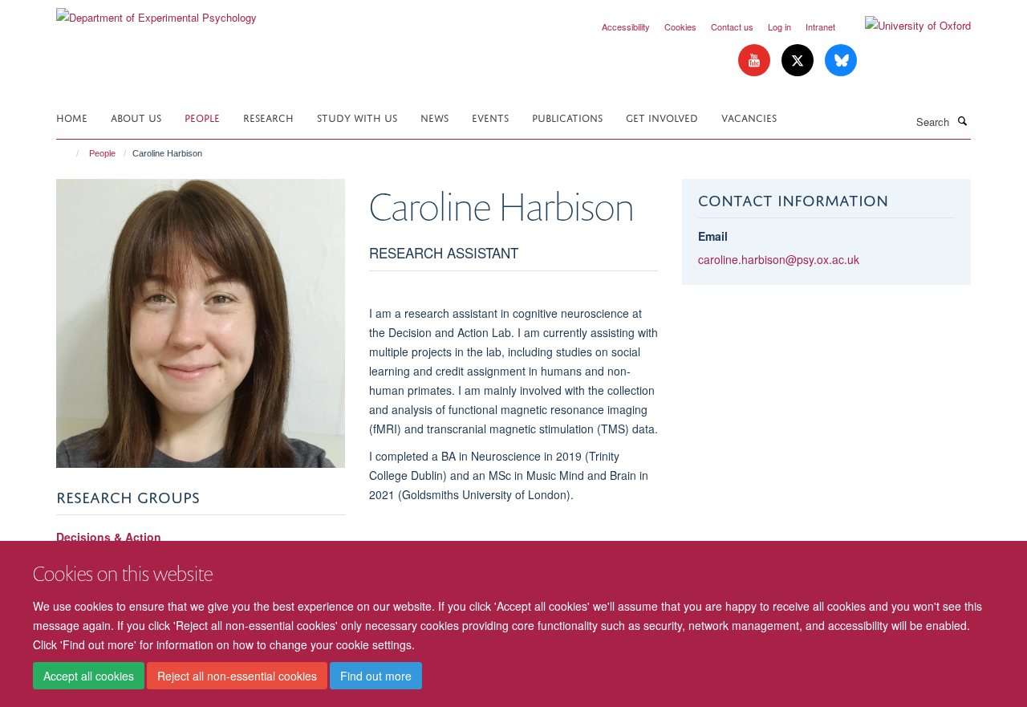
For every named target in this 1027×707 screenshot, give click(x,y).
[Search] (962, 120)
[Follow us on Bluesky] (841, 60)
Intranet (820, 26)
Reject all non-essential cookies (237, 676)
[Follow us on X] (799, 60)
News (434, 116)
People (202, 116)
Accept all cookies (88, 676)
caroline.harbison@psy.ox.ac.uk (778, 259)
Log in (779, 26)
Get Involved (662, 116)
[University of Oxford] (906, 25)
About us (136, 116)
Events (490, 116)
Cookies (680, 26)
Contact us (732, 26)
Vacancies (749, 116)
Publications (567, 116)
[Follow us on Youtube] (755, 60)
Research (268, 116)
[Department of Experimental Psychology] (156, 11)
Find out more (376, 676)
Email (713, 236)
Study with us (357, 116)
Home (71, 116)
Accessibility (626, 26)
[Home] (70, 153)
